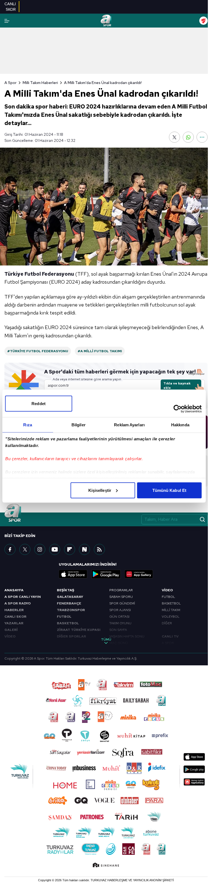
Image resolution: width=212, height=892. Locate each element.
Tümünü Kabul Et (169, 490)
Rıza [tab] (27, 424)
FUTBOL (64, 616)
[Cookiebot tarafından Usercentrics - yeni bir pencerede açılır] (177, 409)
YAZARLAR (13, 623)
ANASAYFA (13, 590)
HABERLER (14, 610)
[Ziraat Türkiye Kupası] (203, 21)
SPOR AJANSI (120, 610)
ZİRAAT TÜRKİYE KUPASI (78, 630)
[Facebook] (9, 549)
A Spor (10, 82)
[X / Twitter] (24, 549)
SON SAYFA (118, 630)
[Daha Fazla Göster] (202, 137)
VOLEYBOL (170, 616)
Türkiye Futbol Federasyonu (39, 274)
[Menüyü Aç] (6, 21)
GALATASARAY (70, 597)
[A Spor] (105, 21)
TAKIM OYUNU (120, 623)
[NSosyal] (84, 549)
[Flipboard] (69, 549)
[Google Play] (106, 574)
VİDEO (9, 636)
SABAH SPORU (121, 597)
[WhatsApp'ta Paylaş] (188, 137)
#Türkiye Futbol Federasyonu (37, 351)
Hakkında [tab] (180, 424)
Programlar (121, 590)
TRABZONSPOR (71, 610)
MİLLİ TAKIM (171, 610)
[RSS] (99, 549)
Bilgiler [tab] (78, 424)
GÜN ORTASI (119, 616)
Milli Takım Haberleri (40, 82)
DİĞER (167, 623)
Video (167, 590)
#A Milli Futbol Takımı (100, 351)
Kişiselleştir (99, 490)
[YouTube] (54, 549)
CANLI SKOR (15, 616)
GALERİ (11, 630)
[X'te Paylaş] (174, 137)
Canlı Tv (170, 636)
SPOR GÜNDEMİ (122, 603)
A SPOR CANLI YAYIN (22, 597)
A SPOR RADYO (17, 603)
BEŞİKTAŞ (65, 590)
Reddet (38, 403)
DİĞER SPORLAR (71, 636)
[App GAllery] (138, 574)
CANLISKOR (10, 6)
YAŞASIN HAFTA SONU (126, 636)
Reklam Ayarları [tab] (129, 424)
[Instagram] (39, 549)
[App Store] (73, 574)
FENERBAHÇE (69, 603)
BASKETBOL (68, 623)
